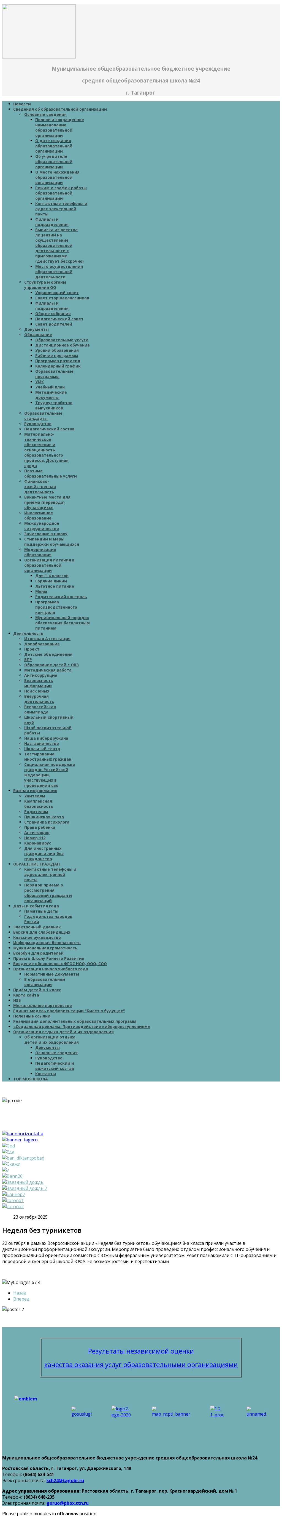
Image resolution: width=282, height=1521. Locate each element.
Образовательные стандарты (43, 416)
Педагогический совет (59, 318)
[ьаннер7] (13, 1194)
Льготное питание (54, 586)
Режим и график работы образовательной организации (61, 193)
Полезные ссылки (31, 1016)
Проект (31, 649)
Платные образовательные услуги (50, 473)
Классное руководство (37, 937)
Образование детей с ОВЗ (51, 664)
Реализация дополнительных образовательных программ (74, 1021)
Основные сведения (45, 114)
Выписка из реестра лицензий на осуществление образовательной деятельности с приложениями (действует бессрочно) (59, 245)
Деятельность (28, 633)
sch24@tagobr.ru (65, 1480)
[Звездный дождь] (23, 1182)
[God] (8, 1146)
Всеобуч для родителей (38, 953)
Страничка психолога (46, 822)
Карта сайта (26, 995)
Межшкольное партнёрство (42, 1005)
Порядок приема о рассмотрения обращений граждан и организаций (48, 892)
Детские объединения (48, 654)
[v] (5, 1170)
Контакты (45, 1073)
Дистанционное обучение (62, 345)
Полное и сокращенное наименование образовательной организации (59, 127)
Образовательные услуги (61, 339)
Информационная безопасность (47, 942)
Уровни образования (57, 350)
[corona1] (13, 1200)
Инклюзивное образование (38, 515)
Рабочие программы (56, 355)
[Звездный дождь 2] (24, 1188)
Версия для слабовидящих (41, 932)
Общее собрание (53, 313)
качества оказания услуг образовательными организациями (141, 1364)
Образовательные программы (54, 374)
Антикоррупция (40, 675)
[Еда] (8, 1152)
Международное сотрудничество (41, 526)
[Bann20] (12, 1176)
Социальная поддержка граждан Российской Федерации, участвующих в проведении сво (49, 775)
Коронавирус (37, 843)
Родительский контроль (61, 596)
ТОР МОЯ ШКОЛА (30, 1079)
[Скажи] (11, 1164)
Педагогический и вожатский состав (54, 1066)
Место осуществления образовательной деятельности (59, 271)
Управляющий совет (57, 292)
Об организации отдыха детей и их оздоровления (51, 1039)
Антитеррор (37, 832)
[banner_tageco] (20, 1140)
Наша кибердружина (46, 738)
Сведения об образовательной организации (60, 109)
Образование (38, 334)
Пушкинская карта (44, 816)
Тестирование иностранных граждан (47, 756)
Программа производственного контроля (56, 607)
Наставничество (41, 743)
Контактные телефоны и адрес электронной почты (61, 209)
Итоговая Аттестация (47, 638)
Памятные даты (41, 911)
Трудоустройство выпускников (53, 405)
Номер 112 (34, 837)
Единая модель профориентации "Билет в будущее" (69, 1010)
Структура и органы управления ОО (45, 284)
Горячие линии (51, 581)
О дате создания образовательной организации (53, 146)
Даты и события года (36, 906)
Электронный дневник (37, 926)
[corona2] (13, 1206)
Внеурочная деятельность (39, 699)
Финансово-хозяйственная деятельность (40, 486)
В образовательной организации (44, 982)
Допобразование (42, 643)
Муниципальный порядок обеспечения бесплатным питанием (62, 623)
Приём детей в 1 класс (37, 989)
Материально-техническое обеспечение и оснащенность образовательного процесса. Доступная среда (46, 449)
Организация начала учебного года (50, 968)
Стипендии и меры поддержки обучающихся (51, 541)
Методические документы (51, 395)
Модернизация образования (40, 552)
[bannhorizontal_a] (22, 1134)
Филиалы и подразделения (52, 222)
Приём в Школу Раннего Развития (48, 958)
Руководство (37, 423)
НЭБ (17, 1000)
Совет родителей (53, 324)
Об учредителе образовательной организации (53, 161)
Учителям (34, 795)
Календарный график (58, 366)
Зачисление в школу (45, 533)
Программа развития (57, 360)
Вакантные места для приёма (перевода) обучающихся (47, 502)
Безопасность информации (38, 683)
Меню (41, 591)
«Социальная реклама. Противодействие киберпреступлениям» (81, 1026)
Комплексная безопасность (38, 803)
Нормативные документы (51, 974)
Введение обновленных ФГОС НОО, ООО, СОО (60, 963)
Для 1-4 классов (52, 575)
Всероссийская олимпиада (40, 709)
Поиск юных (36, 691)
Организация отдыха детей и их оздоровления (63, 1031)
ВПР (28, 659)
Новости (22, 103)
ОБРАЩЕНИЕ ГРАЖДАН (36, 864)
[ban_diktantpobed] (23, 1158)
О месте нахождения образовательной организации (57, 177)
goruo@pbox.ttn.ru (68, 1503)
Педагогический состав (49, 428)
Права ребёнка (39, 827)
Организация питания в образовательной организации (49, 565)
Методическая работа (48, 670)
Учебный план (50, 387)
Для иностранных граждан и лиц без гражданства (44, 853)
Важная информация (35, 790)
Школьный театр (42, 748)
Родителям (36, 811)
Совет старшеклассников (62, 297)
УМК (39, 381)
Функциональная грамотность (45, 947)
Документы (36, 329)
